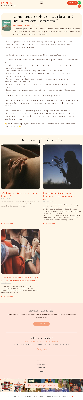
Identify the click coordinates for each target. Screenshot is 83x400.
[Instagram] (79, 6)
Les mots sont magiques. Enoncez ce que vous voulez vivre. (59, 196)
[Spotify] (79, 2)
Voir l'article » (8, 223)
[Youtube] (45, 349)
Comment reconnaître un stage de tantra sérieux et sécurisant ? (20, 279)
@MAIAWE (71, 396)
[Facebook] (37, 349)
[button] (41, 2)
